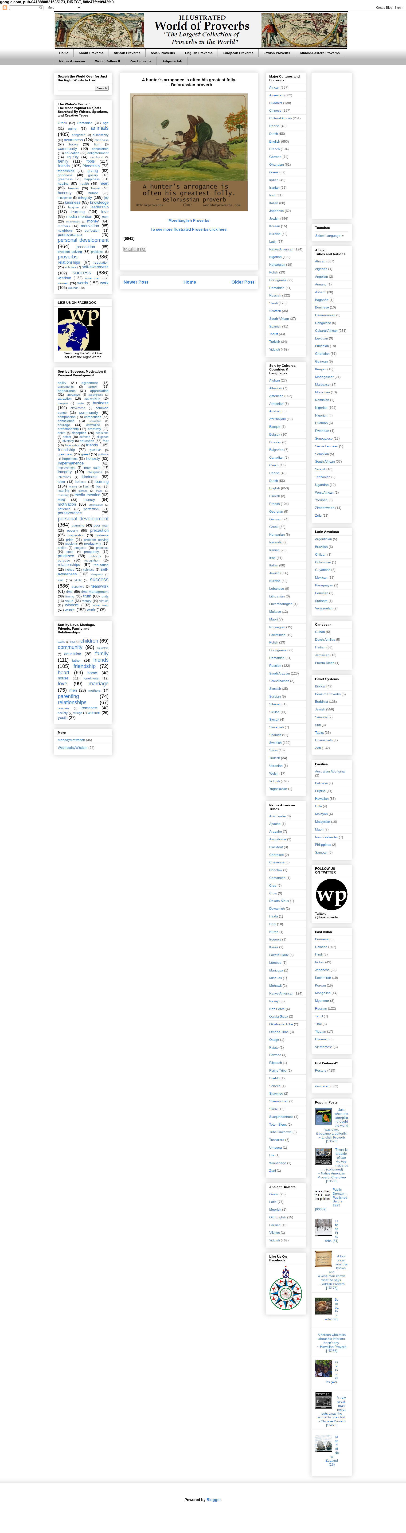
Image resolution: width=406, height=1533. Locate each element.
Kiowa (273, 947)
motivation (90, 226)
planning (78, 525)
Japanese (276, 211)
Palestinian (277, 635)
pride (70, 540)
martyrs (82, 490)
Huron (273, 932)
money (93, 221)
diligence (103, 437)
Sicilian (274, 712)
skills (78, 580)
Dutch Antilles (325, 639)
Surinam (321, 601)
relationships (69, 262)
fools (90, 161)
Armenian (276, 404)
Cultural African (280, 118)
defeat (67, 437)
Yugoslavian (278, 789)
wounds (73, 288)
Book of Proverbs (328, 694)
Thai (318, 1024)
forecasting (72, 445)
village (77, 713)
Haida (273, 916)
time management (95, 591)
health (84, 183)
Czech (274, 465)
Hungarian (277, 534)
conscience (100, 149)
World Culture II (107, 61)
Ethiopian (322, 346)
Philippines (323, 844)
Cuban (320, 632)
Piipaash (275, 1063)
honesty (65, 193)
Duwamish (277, 908)
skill (60, 580)
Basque (275, 427)
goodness (65, 175)
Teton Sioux (278, 1124)
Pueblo (274, 1078)
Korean (274, 226)
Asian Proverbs (163, 53)
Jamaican (322, 655)
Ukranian (276, 766)
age (106, 123)
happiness (92, 179)
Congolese (323, 323)
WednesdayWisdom (72, 747)
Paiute (274, 1047)
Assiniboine (277, 839)
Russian (275, 295)
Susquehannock (281, 1117)
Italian (273, 203)
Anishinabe (277, 816)
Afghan (274, 380)
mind (61, 500)
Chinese (275, 110)
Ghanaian (276, 164)
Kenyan (320, 369)
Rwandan (322, 431)
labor (61, 482)
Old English (277, 1217)
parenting (68, 696)
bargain (63, 403)
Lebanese (276, 588)
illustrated (322, 1086)
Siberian (275, 704)
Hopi (272, 924)
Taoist (273, 334)
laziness (80, 482)
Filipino (320, 791)
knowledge (99, 202)
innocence (65, 197)
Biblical (320, 686)
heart (104, 183)
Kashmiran (323, 977)
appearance (67, 391)
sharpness (97, 574)
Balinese (321, 783)
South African (279, 318)
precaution (86, 247)
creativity (94, 429)
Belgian (274, 434)
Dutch (273, 134)
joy (106, 197)
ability (62, 383)
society (63, 713)
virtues (104, 601)
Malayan (321, 814)
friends (64, 166)
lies (98, 486)
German (275, 157)
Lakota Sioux (279, 955)
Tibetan (320, 1031)
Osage (274, 1040)
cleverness (77, 408)
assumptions (95, 394)
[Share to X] (134, 249)
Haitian (320, 647)
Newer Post (136, 282)
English (274, 141)
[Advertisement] (331, 144)
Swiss (273, 750)
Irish (272, 195)
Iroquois (275, 939)
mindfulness (73, 221)
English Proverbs (199, 53)
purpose (64, 560)
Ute (271, 1155)
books (73, 144)
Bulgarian (276, 450)
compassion (67, 417)
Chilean (320, 554)
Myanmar (322, 1000)
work (104, 283)
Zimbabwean (324, 508)
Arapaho (275, 831)
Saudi (273, 303)
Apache (275, 824)
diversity (68, 441)
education (72, 153)
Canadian (276, 457)
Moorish (275, 1209)
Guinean (321, 361)
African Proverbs (127, 53)
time (69, 591)
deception (79, 433)
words (82, 283)
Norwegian (277, 264)
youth (62, 717)
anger (92, 386)
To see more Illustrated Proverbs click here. (189, 229)
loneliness (91, 678)
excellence (96, 157)
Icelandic (275, 542)
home (95, 188)
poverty (72, 530)
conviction (95, 421)
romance (89, 708)
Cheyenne (277, 862)
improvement (66, 467)
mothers (64, 226)
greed (85, 454)
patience (64, 509)
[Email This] (125, 249)
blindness (101, 140)
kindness (73, 202)
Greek (62, 123)
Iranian (274, 187)
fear (106, 441)
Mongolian (323, 993)
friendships (66, 171)
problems (97, 252)
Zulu (318, 515)
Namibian (322, 400)
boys (73, 641)
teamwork (100, 586)
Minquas (275, 978)
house (63, 678)
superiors (78, 586)
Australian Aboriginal (330, 771)
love (105, 212)
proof (69, 552)
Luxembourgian (281, 604)
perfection (92, 230)
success (82, 273)
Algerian (321, 269)
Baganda (321, 300)
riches (69, 569)
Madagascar (324, 377)
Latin (273, 241)
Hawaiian (322, 798)
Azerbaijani (277, 419)
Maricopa (276, 970)
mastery (63, 495)
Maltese (275, 611)
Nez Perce (277, 1009)
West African (324, 492)
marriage (99, 684)
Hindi (319, 954)
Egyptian (321, 338)
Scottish (275, 311)
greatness (65, 179)
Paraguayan (324, 585)
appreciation (99, 391)
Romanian (85, 123)
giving (92, 170)
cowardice (93, 425)
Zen (318, 748)
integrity (85, 197)
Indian (273, 180)
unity (105, 596)
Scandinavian (279, 681)
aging (72, 128)
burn (97, 144)
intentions (64, 477)
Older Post (242, 282)
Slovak (274, 719)
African (274, 87)
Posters (320, 1070)
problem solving (70, 252)
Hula (318, 806)
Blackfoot (276, 847)
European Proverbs (238, 53)
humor (93, 193)
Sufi (318, 725)
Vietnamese (324, 1047)
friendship (91, 166)
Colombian (323, 562)
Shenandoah (278, 1101)
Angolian (321, 276)
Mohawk (275, 985)
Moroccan (322, 392)
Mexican (321, 577)
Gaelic (274, 1194)
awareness (73, 140)
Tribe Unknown (280, 1132)
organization (96, 504)
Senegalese (324, 438)
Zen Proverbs (141, 61)
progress (80, 548)
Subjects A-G (172, 61)
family (63, 161)
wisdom (64, 278)
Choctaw (275, 870)
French (274, 149)
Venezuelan (323, 608)
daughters (103, 648)
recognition (91, 560)
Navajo (274, 1001)
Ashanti (320, 292)
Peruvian (321, 593)
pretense (102, 535)
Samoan (321, 852)
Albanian (275, 388)
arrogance (78, 135)
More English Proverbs (188, 220)
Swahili (320, 469)
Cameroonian (325, 315)
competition (92, 417)
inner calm (91, 467)
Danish (274, 126)
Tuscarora (276, 1140)
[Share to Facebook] (139, 249)
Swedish (275, 743)
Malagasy (322, 384)
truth (87, 596)
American (276, 95)
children (89, 641)
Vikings (274, 1232)
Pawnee (275, 1055)
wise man (92, 278)
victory (86, 601)
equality (72, 157)
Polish (273, 272)
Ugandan (322, 485)
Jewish (274, 218)
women (63, 283)
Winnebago (277, 1163)
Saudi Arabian (279, 673)
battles (80, 403)
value (69, 601)
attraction (65, 398)
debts (61, 433)
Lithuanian (277, 596)
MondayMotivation (71, 740)
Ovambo (321, 423)
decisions (102, 433)
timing (69, 596)
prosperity (91, 552)
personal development (83, 240)
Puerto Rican (324, 663)
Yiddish (274, 349)
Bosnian (275, 442)
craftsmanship (68, 429)
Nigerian (275, 257)
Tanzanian (322, 477)
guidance (103, 454)
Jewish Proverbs (277, 53)
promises (102, 548)
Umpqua (275, 1147)
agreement (90, 383)
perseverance (70, 234)
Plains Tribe (278, 1070)
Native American (72, 61)
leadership (99, 207)
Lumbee (275, 962)
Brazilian (321, 547)
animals (100, 128)
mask (99, 490)
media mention (79, 216)
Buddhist (275, 103)
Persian (275, 1225)
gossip (93, 175)
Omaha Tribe (279, 1032)
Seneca (275, 1086)
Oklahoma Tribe (281, 1024)
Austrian (275, 411)
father (76, 660)
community (67, 148)
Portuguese (277, 280)
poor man (101, 525)
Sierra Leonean (326, 446)
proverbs (68, 257)
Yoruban (321, 500)
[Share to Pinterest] (143, 249)
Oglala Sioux (278, 1016)
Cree (273, 885)
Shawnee (276, 1093)
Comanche (277, 878)
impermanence (71, 463)
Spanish (275, 326)
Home (63, 53)
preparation (76, 535)
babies (61, 641)
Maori (273, 619)
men (105, 216)
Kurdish (275, 234)
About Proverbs (91, 53)
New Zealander (326, 837)
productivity (92, 543)
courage (64, 425)
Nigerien (321, 415)
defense (84, 437)
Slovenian (276, 727)
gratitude (96, 450)
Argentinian (323, 539)
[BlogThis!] (130, 249)
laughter (73, 207)
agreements (66, 386)
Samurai (321, 717)
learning (78, 212)
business (101, 403)
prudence (66, 556)
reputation (101, 262)
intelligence (94, 472)
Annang (321, 284)
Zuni (272, 1170)
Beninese (322, 307)
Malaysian (322, 821)
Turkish (274, 341)
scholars (70, 267)
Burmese (321, 939)
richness (88, 569)
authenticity (101, 135)
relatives (63, 708)
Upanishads (324, 740)
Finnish (274, 496)
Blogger (214, 1500)
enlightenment (98, 153)
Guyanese (322, 570)
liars (86, 486)
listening (63, 490)
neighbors (65, 230)
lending (73, 486)
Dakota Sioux (279, 901)
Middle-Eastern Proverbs (320, 53)
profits (62, 548)
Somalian (322, 454)
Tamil (319, 1016)
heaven (73, 188)
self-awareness (95, 267)
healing (63, 183)
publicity (95, 556)
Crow (273, 893)
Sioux (273, 1109)
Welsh (273, 773)
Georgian (276, 511)
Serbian (275, 696)
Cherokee (276, 855)
